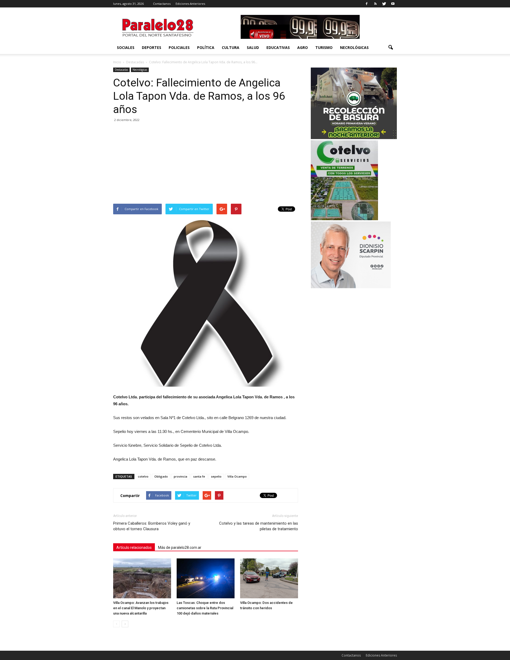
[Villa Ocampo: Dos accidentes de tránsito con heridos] (269, 578)
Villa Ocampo (237, 476)
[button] (390, 47)
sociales (125, 47)
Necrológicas (354, 47)
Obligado (161, 476)
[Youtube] (393, 4)
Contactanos (162, 4)
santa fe (199, 476)
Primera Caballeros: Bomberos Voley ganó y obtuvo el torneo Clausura (151, 526)
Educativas (278, 47)
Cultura (230, 47)
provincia (180, 476)
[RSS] (375, 4)
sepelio (216, 476)
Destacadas (121, 70)
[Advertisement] (205, 164)
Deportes (151, 47)
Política (205, 47)
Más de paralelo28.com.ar (179, 547)
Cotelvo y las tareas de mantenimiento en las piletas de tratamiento (258, 526)
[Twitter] (384, 4)
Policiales (179, 47)
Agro (302, 47)
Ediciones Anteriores (190, 4)
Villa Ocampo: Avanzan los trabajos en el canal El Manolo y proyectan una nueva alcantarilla (140, 608)
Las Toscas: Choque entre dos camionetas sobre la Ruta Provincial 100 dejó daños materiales (205, 608)
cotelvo (143, 476)
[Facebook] (367, 4)
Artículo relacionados (134, 547)
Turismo (324, 47)
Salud (253, 47)
